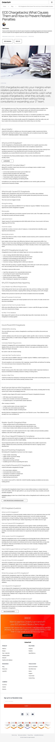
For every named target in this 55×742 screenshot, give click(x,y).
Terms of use (14, 735)
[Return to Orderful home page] (27, 642)
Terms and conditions (22, 735)
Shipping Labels (5, 655)
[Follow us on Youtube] (33, 714)
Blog (12, 6)
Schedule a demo (6, 495)
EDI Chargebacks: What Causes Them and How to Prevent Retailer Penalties (36, 6)
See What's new (32, 668)
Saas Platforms (32, 653)
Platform (4, 648)
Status (30, 671)
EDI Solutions (7, 41)
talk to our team (24, 134)
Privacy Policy (30, 735)
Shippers (31, 648)
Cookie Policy (32, 678)
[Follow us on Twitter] (27, 714)
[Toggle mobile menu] (51, 2)
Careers (4, 686)
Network (4, 657)
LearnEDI (4, 671)
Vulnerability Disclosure (38, 735)
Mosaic (4, 650)
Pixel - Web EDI (6, 653)
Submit (26, 705)
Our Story (4, 684)
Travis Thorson (5, 28)
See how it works (13, 134)
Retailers (31, 650)
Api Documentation (33, 666)
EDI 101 (18, 41)
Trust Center (31, 675)
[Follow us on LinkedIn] (22, 714)
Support (30, 673)
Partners (4, 689)
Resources (4, 668)
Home (4, 6)
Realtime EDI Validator (7, 660)
